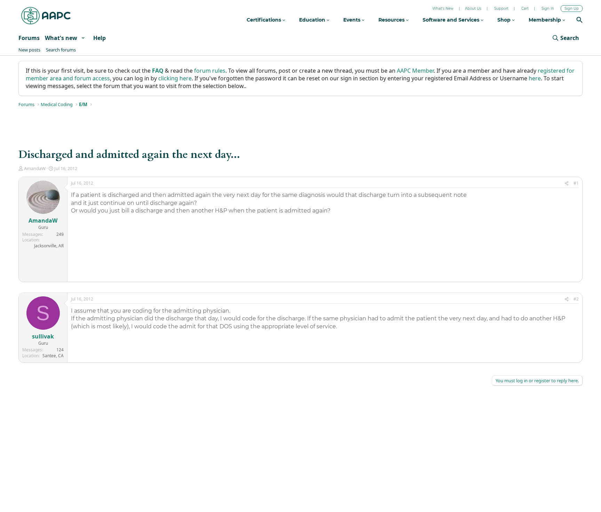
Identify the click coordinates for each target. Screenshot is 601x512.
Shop (504, 20)
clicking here (175, 78)
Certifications (264, 20)
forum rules (209, 70)
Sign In (548, 8)
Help (99, 38)
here (535, 78)
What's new (61, 38)
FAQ (157, 70)
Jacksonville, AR (49, 246)
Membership (545, 20)
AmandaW (35, 168)
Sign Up (571, 8)
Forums (29, 38)
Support (501, 8)
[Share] (566, 183)
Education (313, 20)
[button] (83, 38)
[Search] (579, 21)
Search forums (61, 50)
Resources (392, 20)
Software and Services (452, 20)
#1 (576, 183)
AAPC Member (415, 70)
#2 (576, 299)
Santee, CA (53, 356)
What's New (443, 8)
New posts (29, 50)
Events (352, 20)
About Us (473, 8)
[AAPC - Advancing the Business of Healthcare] (46, 15)
